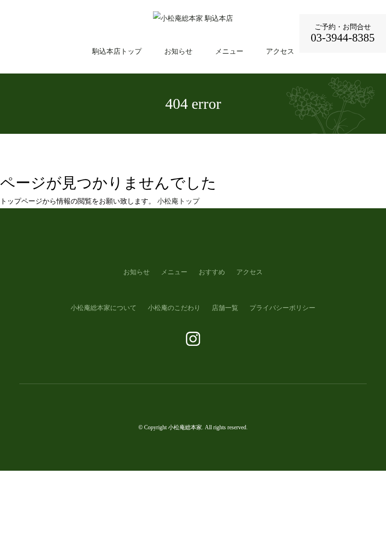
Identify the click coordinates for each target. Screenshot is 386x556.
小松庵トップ (178, 201)
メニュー (229, 51)
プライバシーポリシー (282, 307)
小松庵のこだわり (174, 307)
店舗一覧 (225, 307)
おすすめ (212, 272)
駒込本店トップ (117, 51)
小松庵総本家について (104, 307)
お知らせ (178, 51)
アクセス (280, 51)
